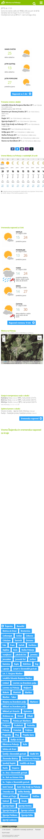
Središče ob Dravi (27, 763)
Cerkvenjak (7, 635)
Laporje (6, 668)
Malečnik (17, 692)
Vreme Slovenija (9, 826)
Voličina (36, 796)
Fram (12, 645)
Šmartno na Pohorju (30, 758)
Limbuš (6, 682)
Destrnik (18, 640)
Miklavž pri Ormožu (11, 711)
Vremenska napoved (30, 418)
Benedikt (20, 626)
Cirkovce (29, 635)
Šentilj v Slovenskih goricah (14, 753)
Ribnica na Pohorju (11, 744)
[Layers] (39, 337)
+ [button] (4, 337)
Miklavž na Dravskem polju (14, 706)
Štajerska (9, 626)
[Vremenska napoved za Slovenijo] (3, 4)
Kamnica (6, 663)
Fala (4, 645)
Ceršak (19, 635)
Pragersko (7, 734)
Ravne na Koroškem (10, 141)
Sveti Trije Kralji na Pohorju (13, 124)
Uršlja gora (6, 132)
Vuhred (6, 800)
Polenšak (17, 730)
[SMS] (31, 148)
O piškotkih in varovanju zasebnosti (22, 830)
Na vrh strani (6, 833)
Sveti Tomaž (8, 786)
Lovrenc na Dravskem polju (24, 682)
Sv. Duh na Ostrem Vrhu (13, 777)
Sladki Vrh (34, 753)
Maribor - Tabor (9, 697)
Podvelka (31, 725)
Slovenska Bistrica (10, 758)
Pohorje (6, 730)
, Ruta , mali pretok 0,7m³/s (18, 398)
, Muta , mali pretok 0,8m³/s (18, 400)
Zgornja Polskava (10, 815)
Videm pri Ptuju (9, 796)
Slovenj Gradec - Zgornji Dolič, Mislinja (17, 411)
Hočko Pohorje (7, 135)
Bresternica (25, 630)
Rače (5, 739)
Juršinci (33, 659)
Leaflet (5, 361)
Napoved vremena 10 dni (20, 322)
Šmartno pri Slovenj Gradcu (13, 111)
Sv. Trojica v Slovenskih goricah (16, 781)
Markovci (34, 701)
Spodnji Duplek (9, 763)
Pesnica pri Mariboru (22, 720)
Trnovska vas (8, 791)
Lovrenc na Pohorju (11, 687)
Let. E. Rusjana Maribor (13, 673)
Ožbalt (30, 715)
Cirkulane (7, 640)
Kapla (16, 663)
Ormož (20, 715)
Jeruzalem (7, 659)
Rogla (4, 118)
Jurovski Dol (20, 659)
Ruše (25, 744)
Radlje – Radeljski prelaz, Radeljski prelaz (18, 413)
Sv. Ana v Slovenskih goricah (15, 772)
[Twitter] (17, 148)
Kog (36, 663)
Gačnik (21, 645)
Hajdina (6, 649)
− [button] (4, 340)
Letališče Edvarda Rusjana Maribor (16, 105)
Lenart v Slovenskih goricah (25, 668)
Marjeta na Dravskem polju (14, 701)
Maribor (28, 692)
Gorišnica (32, 645)
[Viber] (27, 148)
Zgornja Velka (27, 815)
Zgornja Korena (25, 805)
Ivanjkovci (7, 654)
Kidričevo (27, 663)
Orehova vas (8, 715)
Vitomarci (24, 796)
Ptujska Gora (28, 734)
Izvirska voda (14, 404)
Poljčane (29, 730)
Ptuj (17, 734)
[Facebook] (13, 148)
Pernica (6, 720)
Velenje (4, 129)
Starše (5, 767)
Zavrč (15, 800)
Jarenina (33, 654)
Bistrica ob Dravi (10, 630)
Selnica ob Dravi (9, 749)
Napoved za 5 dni (20, 93)
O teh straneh (6, 830)
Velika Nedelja (24, 791)
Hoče (15, 649)
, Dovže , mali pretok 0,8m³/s (19, 402)
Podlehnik (18, 725)
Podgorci (6, 725)
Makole (6, 692)
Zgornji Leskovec (10, 819)
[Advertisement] (22, 32)
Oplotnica (28, 711)
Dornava (29, 640)
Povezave (38, 830)
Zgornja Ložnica (27, 810)
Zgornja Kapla (7, 121)
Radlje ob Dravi (17, 739)
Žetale (24, 800)
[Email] (22, 148)
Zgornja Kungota (10, 810)
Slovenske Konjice (9, 138)
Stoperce (15, 767)
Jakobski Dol (21, 654)
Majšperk (27, 687)
